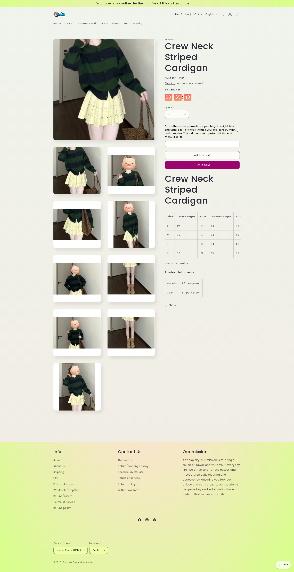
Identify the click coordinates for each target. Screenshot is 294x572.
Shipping (170, 83)
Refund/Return (62, 496)
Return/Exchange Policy (133, 466)
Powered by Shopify (83, 562)
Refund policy (62, 508)
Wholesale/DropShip (66, 490)
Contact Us (125, 460)
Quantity (170, 107)
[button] (222, 14)
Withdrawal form (129, 490)
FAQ (56, 478)
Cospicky (67, 562)
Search (57, 460)
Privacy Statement (65, 484)
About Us (59, 466)
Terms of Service (64, 502)
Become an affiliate (131, 472)
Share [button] (172, 305)
